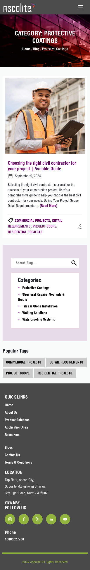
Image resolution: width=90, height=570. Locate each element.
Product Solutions (17, 420)
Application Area (16, 427)
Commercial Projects (32, 221)
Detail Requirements (66, 362)
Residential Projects (25, 232)
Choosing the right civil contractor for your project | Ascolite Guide (42, 165)
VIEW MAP (12, 502)
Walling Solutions (34, 313)
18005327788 (14, 539)
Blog (36, 49)
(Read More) (48, 206)
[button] (74, 263)
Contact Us (12, 455)
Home (26, 49)
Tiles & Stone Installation (40, 306)
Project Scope (44, 226)
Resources (12, 435)
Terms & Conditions (18, 462)
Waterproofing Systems (38, 319)
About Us (11, 412)
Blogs (9, 447)
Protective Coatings (35, 288)
